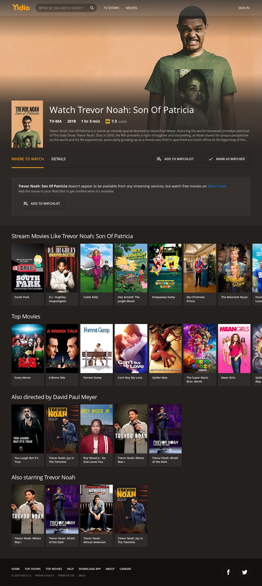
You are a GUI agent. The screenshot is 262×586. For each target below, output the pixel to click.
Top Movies (54, 569)
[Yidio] (21, 8)
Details (58, 158)
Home (16, 569)
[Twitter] (244, 572)
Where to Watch (28, 158)
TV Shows (111, 8)
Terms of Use (66, 575)
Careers (125, 569)
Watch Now (217, 186)
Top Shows (33, 569)
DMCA (82, 575)
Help (70, 569)
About (110, 569)
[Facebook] (228, 572)
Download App (90, 569)
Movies (131, 8)
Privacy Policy (44, 575)
